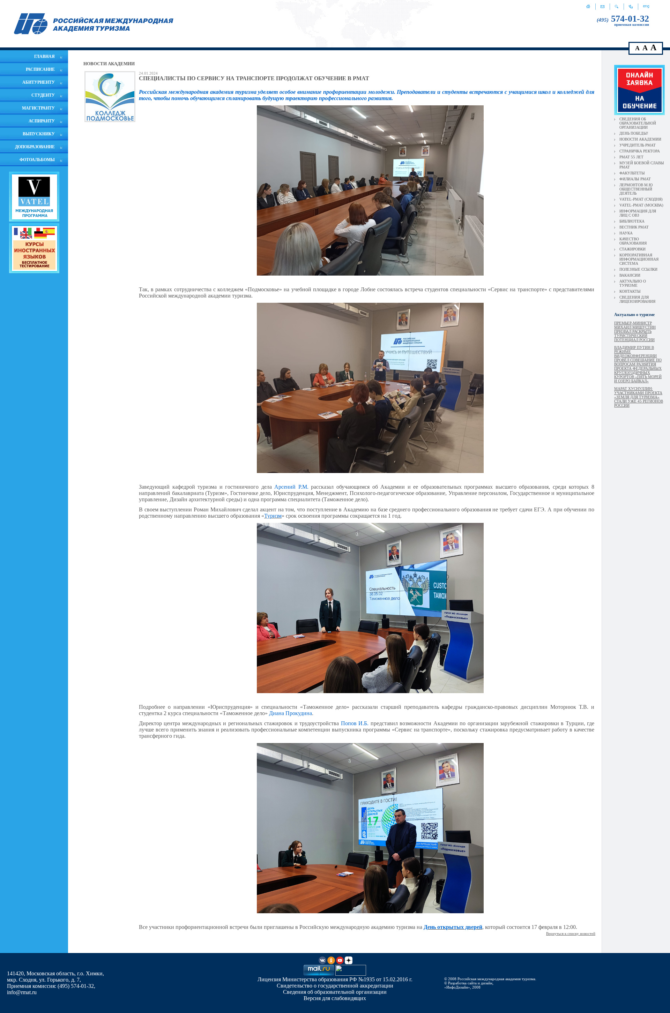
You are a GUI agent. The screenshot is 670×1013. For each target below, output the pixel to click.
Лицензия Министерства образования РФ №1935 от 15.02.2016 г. (335, 979)
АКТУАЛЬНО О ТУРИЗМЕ (632, 283)
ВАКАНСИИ (629, 275)
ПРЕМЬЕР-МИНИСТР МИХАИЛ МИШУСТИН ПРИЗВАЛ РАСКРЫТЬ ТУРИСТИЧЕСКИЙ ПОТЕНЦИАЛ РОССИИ (635, 331)
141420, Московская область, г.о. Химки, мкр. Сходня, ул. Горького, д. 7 (55, 976)
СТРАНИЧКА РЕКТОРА (639, 151)
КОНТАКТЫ (630, 291)
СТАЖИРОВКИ (632, 249)
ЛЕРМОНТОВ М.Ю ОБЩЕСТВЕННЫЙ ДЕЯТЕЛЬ (636, 189)
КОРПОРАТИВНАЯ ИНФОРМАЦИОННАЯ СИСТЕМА (638, 259)
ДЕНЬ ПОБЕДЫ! (633, 133)
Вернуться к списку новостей (570, 933)
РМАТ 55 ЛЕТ (631, 157)
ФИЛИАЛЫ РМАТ (635, 179)
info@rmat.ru (22, 992)
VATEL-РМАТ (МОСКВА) (641, 205)
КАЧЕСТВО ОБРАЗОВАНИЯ (633, 241)
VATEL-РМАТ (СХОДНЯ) (641, 199)
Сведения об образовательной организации (335, 992)
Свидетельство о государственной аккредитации (335, 986)
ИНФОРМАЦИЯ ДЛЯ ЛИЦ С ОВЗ (637, 213)
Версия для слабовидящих (335, 998)
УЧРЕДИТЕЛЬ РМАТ (637, 145)
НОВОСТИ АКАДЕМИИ (640, 139)
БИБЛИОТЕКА (632, 221)
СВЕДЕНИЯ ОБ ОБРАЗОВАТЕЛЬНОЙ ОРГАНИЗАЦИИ (637, 123)
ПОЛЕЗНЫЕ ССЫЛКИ (638, 269)
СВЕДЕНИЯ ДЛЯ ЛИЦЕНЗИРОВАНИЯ (637, 299)
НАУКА (626, 233)
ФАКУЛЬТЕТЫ (632, 173)
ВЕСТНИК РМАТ (634, 227)
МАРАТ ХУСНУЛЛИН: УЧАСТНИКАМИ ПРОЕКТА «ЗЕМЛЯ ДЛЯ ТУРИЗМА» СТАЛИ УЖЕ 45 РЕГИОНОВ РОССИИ (638, 397)
